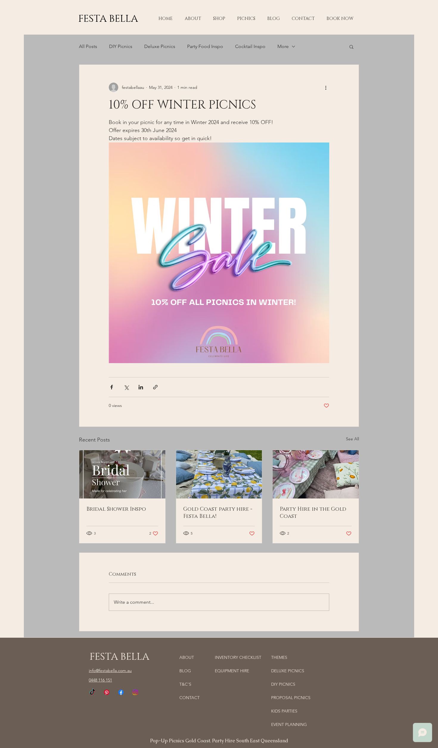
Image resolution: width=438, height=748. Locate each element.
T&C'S (185, 684)
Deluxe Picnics (159, 46)
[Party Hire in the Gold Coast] (316, 474)
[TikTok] (92, 692)
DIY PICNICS (283, 684)
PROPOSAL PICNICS (290, 697)
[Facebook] (121, 692)
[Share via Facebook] (111, 387)
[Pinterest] (106, 692)
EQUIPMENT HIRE (232, 670)
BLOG (185, 670)
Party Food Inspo (205, 46)
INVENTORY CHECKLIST (238, 657)
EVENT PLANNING (289, 724)
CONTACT (189, 697)
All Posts (88, 46)
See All (352, 439)
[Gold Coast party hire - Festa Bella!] (219, 474)
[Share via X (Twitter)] (126, 387)
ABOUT (186, 657)
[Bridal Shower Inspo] (122, 474)
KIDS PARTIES (284, 711)
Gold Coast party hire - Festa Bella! (217, 513)
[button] (219, 18)
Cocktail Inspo (250, 46)
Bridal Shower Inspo (116, 509)
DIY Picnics (120, 46)
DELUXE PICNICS (287, 670)
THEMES (279, 657)
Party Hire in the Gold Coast (313, 513)
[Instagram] (135, 692)
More (283, 46)
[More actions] (325, 87)
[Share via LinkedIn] (141, 387)
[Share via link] (155, 387)
